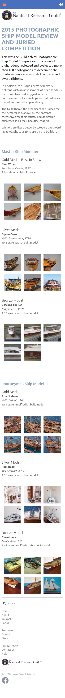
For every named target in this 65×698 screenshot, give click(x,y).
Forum (6, 622)
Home (5, 610)
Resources (8, 630)
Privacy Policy (10, 645)
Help (4, 653)
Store (5, 638)
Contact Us (8, 649)
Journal (6, 618)
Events (6, 634)
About (5, 614)
